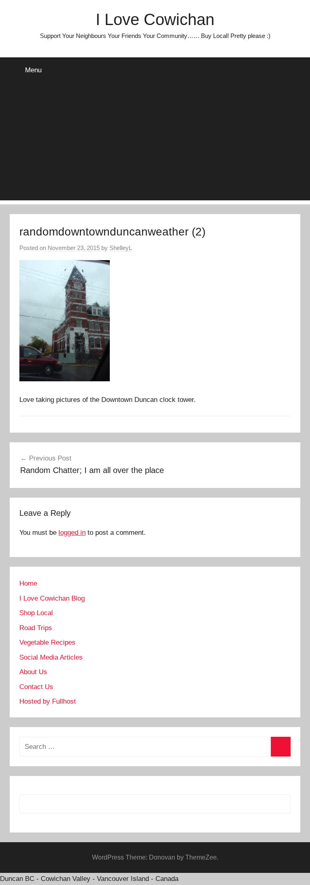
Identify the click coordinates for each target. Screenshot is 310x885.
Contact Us (36, 687)
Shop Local (36, 613)
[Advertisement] (155, 143)
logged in (72, 532)
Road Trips (35, 628)
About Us (33, 672)
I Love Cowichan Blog (52, 598)
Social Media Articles (51, 657)
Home (28, 583)
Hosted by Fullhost (47, 701)
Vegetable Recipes (47, 642)
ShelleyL (120, 247)
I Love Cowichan (155, 19)
